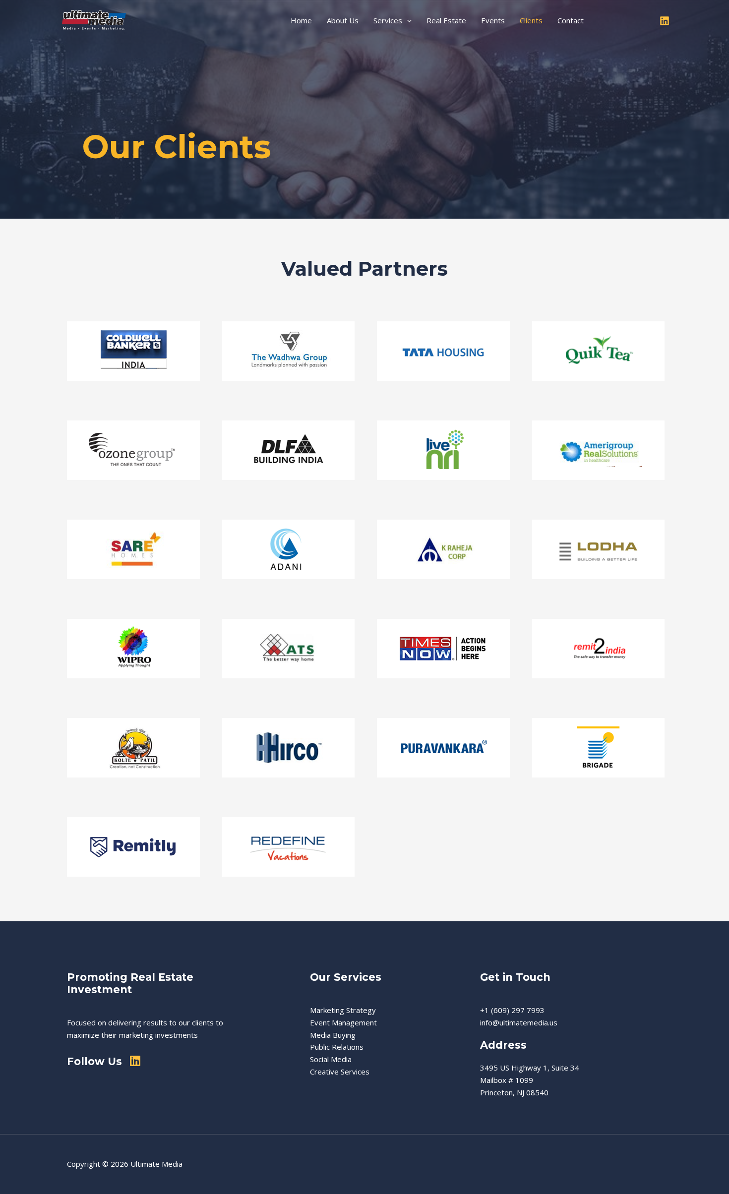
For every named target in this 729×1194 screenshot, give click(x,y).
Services (387, 20)
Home (301, 20)
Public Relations (337, 1047)
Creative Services (339, 1071)
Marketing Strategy (343, 1010)
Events (493, 20)
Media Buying (333, 1035)
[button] (407, 20)
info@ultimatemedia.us (518, 1022)
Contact (570, 20)
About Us (343, 20)
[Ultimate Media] (97, 19)
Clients (531, 20)
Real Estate (446, 20)
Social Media (331, 1059)
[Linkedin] (664, 21)
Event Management (343, 1022)
